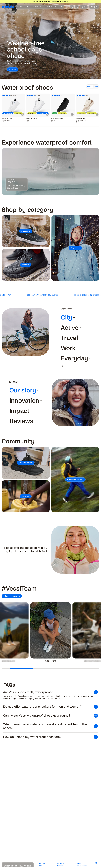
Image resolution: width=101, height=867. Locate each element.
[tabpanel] (50, 103)
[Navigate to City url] (74, 317)
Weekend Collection (81, 866)
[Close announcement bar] (97, 1)
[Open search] (77, 7)
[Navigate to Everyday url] (89, 358)
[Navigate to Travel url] (79, 338)
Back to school (50, 7)
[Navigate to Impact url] (31, 411)
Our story (60, 866)
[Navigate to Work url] (77, 348)
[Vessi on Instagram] (97, 863)
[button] (50, 692)
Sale (61, 7)
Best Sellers (37, 7)
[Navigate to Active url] (80, 328)
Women (20, 7)
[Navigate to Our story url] (37, 390)
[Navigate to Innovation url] (41, 400)
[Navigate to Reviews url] (35, 421)
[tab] (66, 317)
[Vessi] (8, 7)
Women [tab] (90, 87)
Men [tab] (96, 87)
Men (28, 7)
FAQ (40, 866)
